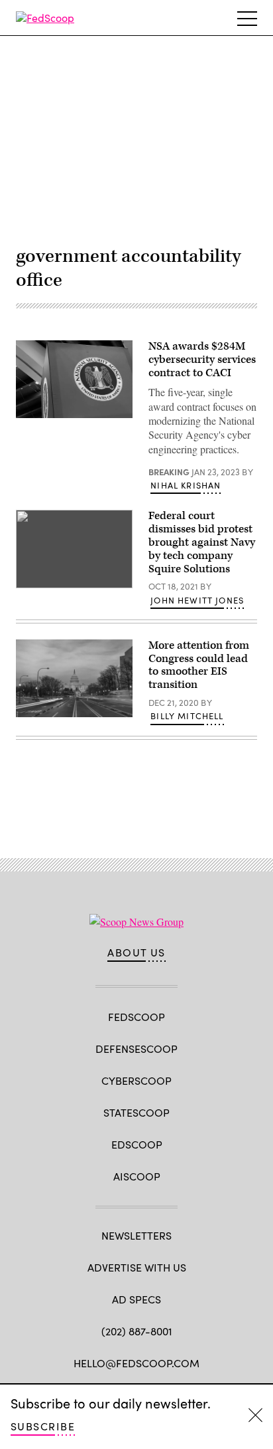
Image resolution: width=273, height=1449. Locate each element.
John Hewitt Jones (197, 600)
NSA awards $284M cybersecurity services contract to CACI (202, 359)
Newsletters (136, 1235)
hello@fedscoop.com (136, 1363)
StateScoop (136, 1112)
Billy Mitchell (186, 716)
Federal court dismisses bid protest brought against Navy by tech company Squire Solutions (201, 542)
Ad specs (136, 1299)
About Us (136, 952)
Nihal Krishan (185, 485)
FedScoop (136, 1017)
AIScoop (136, 1176)
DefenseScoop (136, 1049)
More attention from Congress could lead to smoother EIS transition (198, 665)
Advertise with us (136, 1267)
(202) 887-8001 (136, 1331)
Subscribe (43, 1426)
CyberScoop (136, 1080)
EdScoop (136, 1144)
